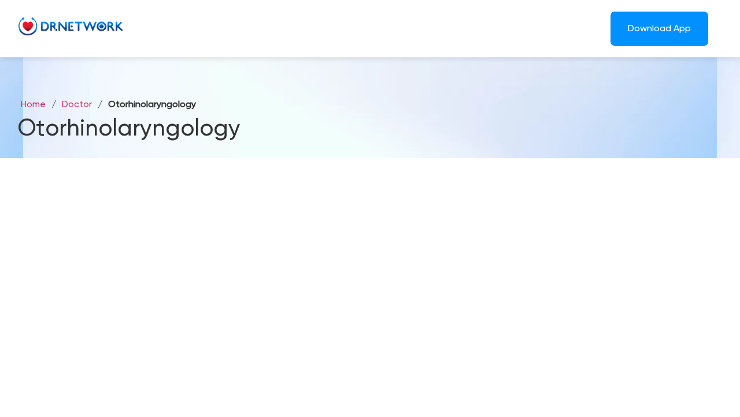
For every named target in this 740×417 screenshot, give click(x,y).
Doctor (77, 104)
